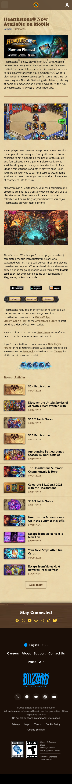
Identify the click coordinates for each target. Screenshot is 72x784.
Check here (43, 332)
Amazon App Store (50, 299)
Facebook (28, 351)
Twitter (58, 351)
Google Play (31, 299)
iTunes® (13, 299)
